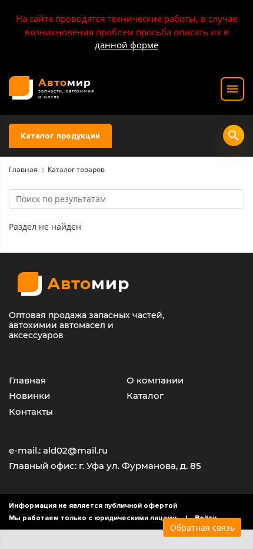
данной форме (126, 45)
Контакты (31, 411)
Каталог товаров (76, 169)
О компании (155, 380)
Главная (23, 169)
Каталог (145, 395)
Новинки (29, 395)
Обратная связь (202, 527)
